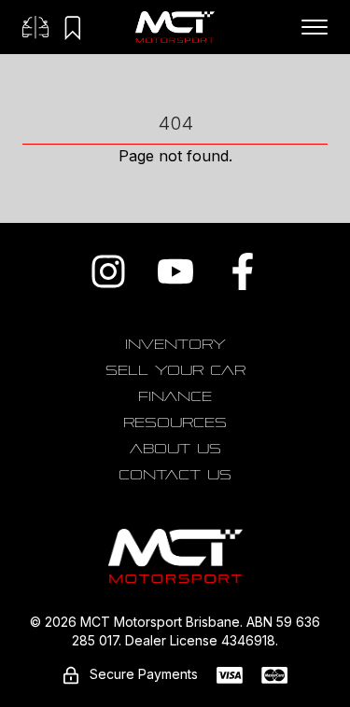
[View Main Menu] (314, 27)
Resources (175, 422)
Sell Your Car (175, 370)
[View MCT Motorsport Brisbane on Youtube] (175, 271)
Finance (175, 396)
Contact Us (175, 474)
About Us (175, 448)
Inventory (175, 344)
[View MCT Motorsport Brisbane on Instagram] (108, 271)
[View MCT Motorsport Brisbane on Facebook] (242, 271)
